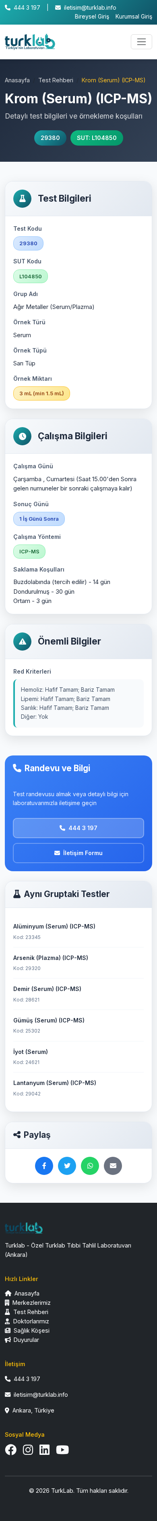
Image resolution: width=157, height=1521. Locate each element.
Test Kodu (27, 228)
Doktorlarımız (30, 1321)
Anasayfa (17, 80)
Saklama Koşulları (38, 569)
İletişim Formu (83, 852)
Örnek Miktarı (32, 378)
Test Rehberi (55, 80)
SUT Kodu (27, 261)
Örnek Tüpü (30, 350)
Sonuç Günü (31, 504)
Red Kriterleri (32, 671)
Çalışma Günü (33, 466)
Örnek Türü (29, 322)
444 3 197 (27, 7)
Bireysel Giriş (92, 16)
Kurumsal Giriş (134, 16)
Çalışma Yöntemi (37, 536)
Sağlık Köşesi (31, 1330)
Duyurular (25, 1339)
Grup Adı (25, 293)
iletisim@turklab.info (90, 7)
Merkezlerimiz (31, 1302)
